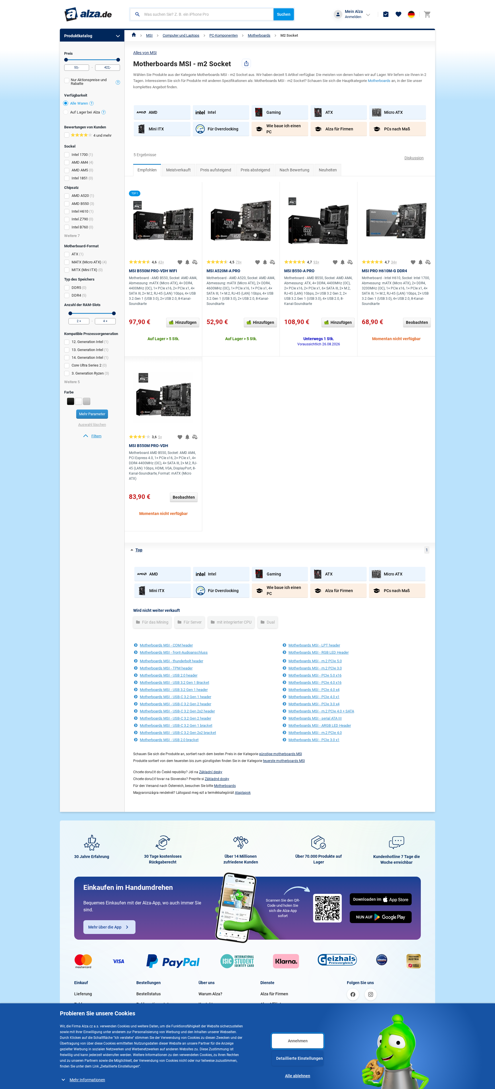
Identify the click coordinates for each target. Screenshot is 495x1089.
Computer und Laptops (181, 35)
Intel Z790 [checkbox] (80, 219)
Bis (118, 60)
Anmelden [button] (353, 17)
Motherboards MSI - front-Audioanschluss (174, 652)
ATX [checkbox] (75, 254)
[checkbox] (92, 82)
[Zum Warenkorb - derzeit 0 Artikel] (427, 14)
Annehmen (298, 1041)
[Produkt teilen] (246, 63)
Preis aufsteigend (215, 170)
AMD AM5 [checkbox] (80, 170)
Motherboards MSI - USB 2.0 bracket (169, 740)
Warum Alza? (210, 994)
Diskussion (414, 158)
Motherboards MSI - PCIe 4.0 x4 (313, 690)
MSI (149, 35)
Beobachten (417, 322)
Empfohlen (147, 170)
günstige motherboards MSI (280, 754)
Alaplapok (243, 793)
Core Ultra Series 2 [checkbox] (86, 365)
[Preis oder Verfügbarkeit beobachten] (187, 262)
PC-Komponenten (223, 35)
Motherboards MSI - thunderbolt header (171, 661)
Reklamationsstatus (154, 1004)
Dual (270, 622)
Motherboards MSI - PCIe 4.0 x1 (313, 697)
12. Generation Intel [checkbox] (87, 342)
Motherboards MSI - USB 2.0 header (168, 675)
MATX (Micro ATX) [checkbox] (86, 262)
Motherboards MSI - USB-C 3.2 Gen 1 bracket (176, 725)
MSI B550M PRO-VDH (148, 445)
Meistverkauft (178, 170)
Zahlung (81, 1004)
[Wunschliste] (398, 14)
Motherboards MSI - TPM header (166, 668)
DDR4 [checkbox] (76, 295)
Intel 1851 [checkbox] (80, 178)
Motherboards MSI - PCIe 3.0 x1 (313, 740)
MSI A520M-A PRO (223, 271)
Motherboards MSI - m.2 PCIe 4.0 (315, 732)
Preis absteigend (255, 170)
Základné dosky (217, 779)
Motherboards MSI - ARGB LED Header (319, 725)
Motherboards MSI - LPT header (314, 645)
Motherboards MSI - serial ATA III (315, 718)
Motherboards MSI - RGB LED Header (318, 652)
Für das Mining (154, 622)
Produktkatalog (78, 36)
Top (138, 550)
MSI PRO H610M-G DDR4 (384, 271)
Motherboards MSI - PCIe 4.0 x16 (314, 682)
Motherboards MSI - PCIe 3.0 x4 (313, 704)
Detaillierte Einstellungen (299, 1058)
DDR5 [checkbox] (76, 287)
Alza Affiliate (272, 1004)
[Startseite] (134, 35)
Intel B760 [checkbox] (80, 227)
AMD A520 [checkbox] (80, 195)
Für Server (192, 622)
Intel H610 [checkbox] (80, 211)
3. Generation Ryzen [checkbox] (88, 373)
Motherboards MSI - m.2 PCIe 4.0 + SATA (321, 711)
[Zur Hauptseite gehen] (88, 14)
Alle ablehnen (297, 1076)
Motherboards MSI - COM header (166, 645)
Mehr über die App (104, 927)
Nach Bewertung (294, 170)
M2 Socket (289, 35)
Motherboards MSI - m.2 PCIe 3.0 (315, 668)
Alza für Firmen (274, 994)
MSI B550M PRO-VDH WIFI (153, 271)
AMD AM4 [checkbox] (80, 162)
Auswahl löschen (92, 424)
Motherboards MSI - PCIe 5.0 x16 (314, 675)
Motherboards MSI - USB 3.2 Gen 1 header (174, 690)
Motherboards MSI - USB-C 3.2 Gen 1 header (175, 697)
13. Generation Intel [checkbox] (87, 350)
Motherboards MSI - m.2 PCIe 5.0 (315, 661)
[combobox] (202, 14)
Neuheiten (328, 170)
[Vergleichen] (195, 262)
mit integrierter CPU (234, 622)
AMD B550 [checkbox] (80, 203)
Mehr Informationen (87, 1080)
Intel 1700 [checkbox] (80, 154)
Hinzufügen (186, 322)
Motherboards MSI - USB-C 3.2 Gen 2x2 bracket (178, 732)
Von (66, 60)
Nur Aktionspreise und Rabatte (89, 81)
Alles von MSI (145, 52)
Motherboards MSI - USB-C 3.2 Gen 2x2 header (177, 711)
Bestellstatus (148, 994)
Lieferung (83, 994)
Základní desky (210, 772)
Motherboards (259, 35)
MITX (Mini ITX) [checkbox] (84, 270)
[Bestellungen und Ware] (385, 14)
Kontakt (206, 1004)
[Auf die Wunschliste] (180, 262)
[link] (92, 436)
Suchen (283, 14)
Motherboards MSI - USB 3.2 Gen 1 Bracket (174, 682)
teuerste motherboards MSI (284, 761)
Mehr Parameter (92, 414)
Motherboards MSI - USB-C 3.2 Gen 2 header (175, 704)
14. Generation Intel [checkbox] (87, 357)
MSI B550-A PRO (299, 271)
